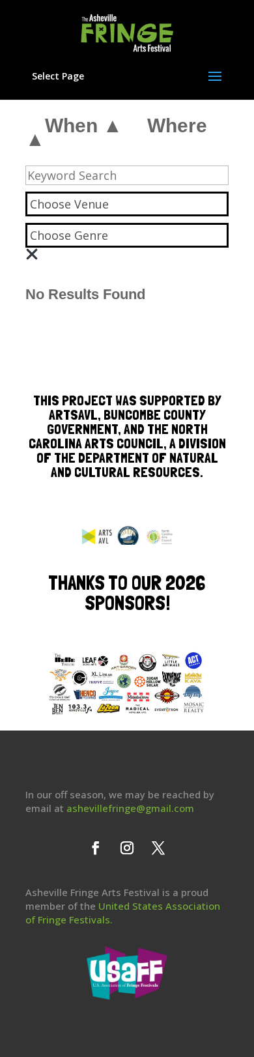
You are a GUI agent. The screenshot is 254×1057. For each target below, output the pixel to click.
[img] (31, 254)
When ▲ (83, 125)
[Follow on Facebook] (96, 848)
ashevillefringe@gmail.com (130, 808)
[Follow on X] (158, 848)
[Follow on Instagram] (127, 848)
